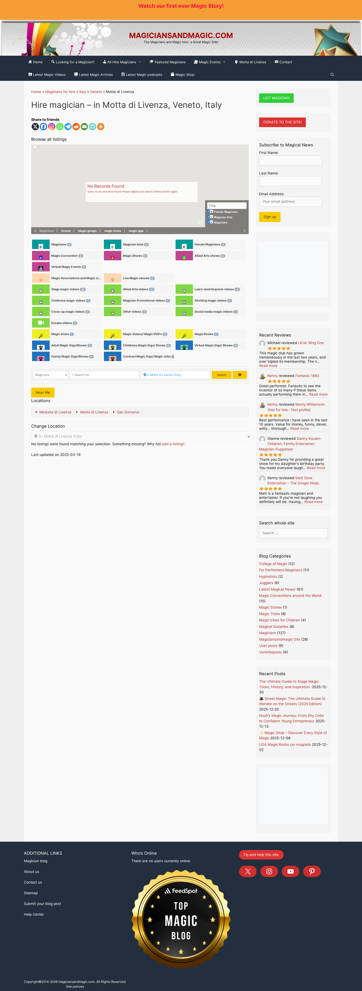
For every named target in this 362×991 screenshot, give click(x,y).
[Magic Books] (184, 334)
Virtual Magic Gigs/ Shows (215, 345)
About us (31, 872)
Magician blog (35, 861)
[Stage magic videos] (40, 289)
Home (36, 92)
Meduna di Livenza (54, 412)
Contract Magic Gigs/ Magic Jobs (148, 356)
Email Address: (271, 194)
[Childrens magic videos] (40, 300)
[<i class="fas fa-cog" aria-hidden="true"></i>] (240, 375)
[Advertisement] (293, 270)
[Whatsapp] (59, 126)
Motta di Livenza (252, 62)
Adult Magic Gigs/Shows (70, 345)
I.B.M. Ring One (311, 343)
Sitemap (31, 893)
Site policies (75, 986)
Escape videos (63, 323)
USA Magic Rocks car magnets (285, 744)
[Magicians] (40, 244)
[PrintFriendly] (92, 126)
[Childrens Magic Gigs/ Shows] (112, 345)
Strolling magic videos (212, 300)
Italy (82, 92)
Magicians (220, 222)
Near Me (43, 392)
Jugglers (266, 583)
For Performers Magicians (280, 570)
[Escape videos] (40, 323)
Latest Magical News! (277, 589)
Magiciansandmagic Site (279, 639)
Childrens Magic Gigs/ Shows (146, 345)
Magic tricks (61, 334)
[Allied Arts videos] (112, 289)
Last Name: (269, 173)
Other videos (134, 311)
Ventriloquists (270, 652)
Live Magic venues (138, 278)
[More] (100, 126)
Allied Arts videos (138, 289)
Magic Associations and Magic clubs (76, 278)
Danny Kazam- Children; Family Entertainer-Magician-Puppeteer (290, 443)
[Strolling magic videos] (184, 300)
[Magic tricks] (40, 334)
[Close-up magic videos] (40, 311)
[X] (35, 126)
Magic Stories (270, 607)
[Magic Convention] (40, 255)
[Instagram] (51, 126)
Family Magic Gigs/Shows (71, 356)
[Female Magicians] (184, 244)
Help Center (34, 914)
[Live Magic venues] (112, 278)
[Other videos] (112, 311)
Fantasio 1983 (307, 376)
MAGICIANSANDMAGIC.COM (181, 35)
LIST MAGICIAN (276, 98)
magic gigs (136, 230)
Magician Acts (223, 217)
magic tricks (112, 230)
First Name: (269, 153)
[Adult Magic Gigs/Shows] (40, 345)
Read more (268, 366)
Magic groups (87, 230)
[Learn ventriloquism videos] (184, 289)
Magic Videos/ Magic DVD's (144, 334)
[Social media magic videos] (184, 311)
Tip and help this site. (261, 855)
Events (66, 230)
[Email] (84, 126)
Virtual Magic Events (68, 266)
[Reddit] (76, 126)
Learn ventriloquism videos (216, 289)
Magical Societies (273, 627)
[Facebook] (43, 126)
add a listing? (173, 444)
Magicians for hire (60, 92)
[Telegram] (68, 126)
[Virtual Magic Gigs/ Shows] (184, 345)
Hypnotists (268, 576)
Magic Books (206, 334)
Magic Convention (66, 255)
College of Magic (273, 564)
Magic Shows (134, 255)
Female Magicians (226, 211)
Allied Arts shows (209, 255)
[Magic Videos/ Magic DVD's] (112, 334)
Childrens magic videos (70, 300)
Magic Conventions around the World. (290, 596)
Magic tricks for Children (279, 620)
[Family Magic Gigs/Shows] (40, 356)
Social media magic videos (215, 311)
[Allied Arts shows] (184, 255)
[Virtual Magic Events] (40, 266)
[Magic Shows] (112, 255)
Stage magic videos (67, 289)
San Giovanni (127, 412)
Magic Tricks (269, 614)
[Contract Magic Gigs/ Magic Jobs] (112, 356)
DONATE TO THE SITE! (282, 122)
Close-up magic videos (69, 311)
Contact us (33, 882)
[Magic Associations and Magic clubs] (40, 278)
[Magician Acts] (112, 244)
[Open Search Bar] (332, 74)
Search (224, 375)
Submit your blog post (42, 904)
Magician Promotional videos (145, 300)
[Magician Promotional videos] (112, 300)
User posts (268, 646)
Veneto (96, 92)
